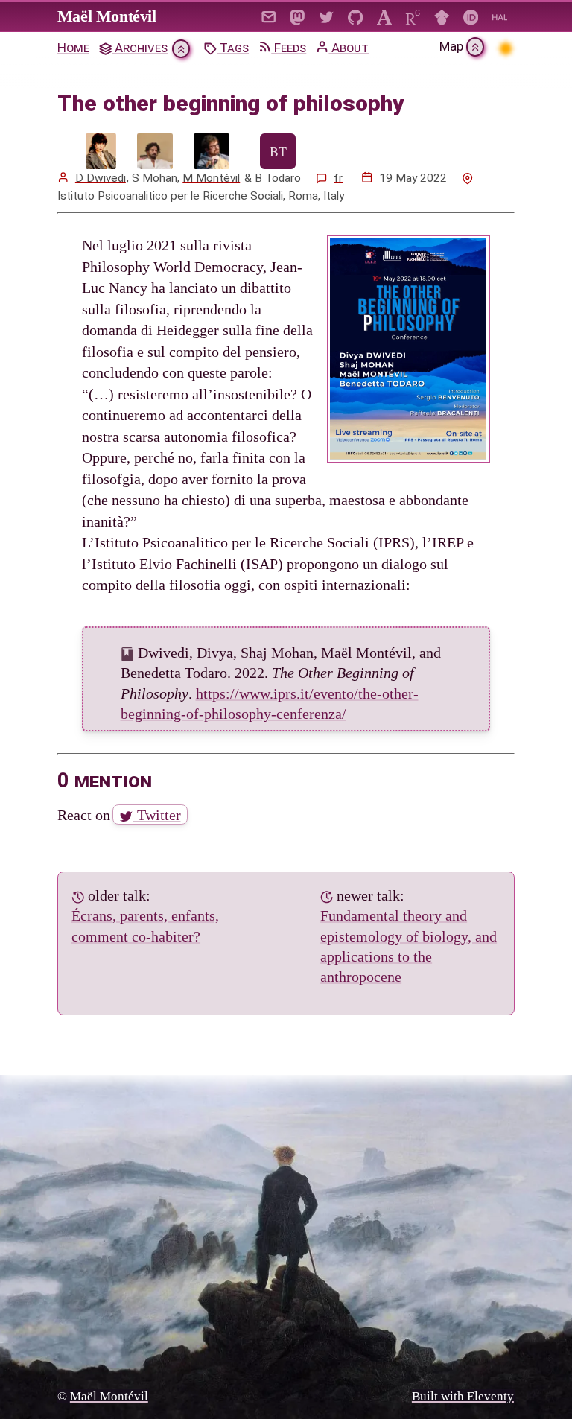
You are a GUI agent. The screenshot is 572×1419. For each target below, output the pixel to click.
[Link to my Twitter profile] (326, 16)
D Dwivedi (100, 178)
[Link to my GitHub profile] (355, 16)
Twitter (157, 815)
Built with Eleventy (463, 1395)
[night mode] (505, 47)
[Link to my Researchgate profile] (413, 16)
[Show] (181, 48)
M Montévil (211, 178)
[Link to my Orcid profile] (471, 16)
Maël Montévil (106, 16)
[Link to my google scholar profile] (442, 16)
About (348, 47)
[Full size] (101, 151)
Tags (233, 47)
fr (338, 178)
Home (73, 47)
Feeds (288, 47)
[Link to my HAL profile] (500, 16)
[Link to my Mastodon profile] (297, 16)
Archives (140, 47)
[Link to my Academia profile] (384, 16)
